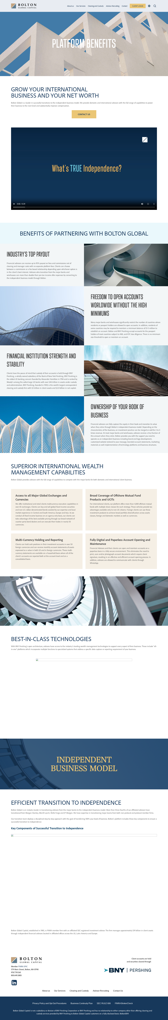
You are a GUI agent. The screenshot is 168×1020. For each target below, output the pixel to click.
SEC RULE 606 (104, 1003)
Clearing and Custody (79, 991)
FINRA (20, 966)
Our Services (59, 991)
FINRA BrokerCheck (124, 1003)
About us (46, 991)
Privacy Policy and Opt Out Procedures (49, 1003)
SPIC (26, 966)
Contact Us (118, 991)
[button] (84, 114)
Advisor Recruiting (101, 991)
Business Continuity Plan (82, 1003)
